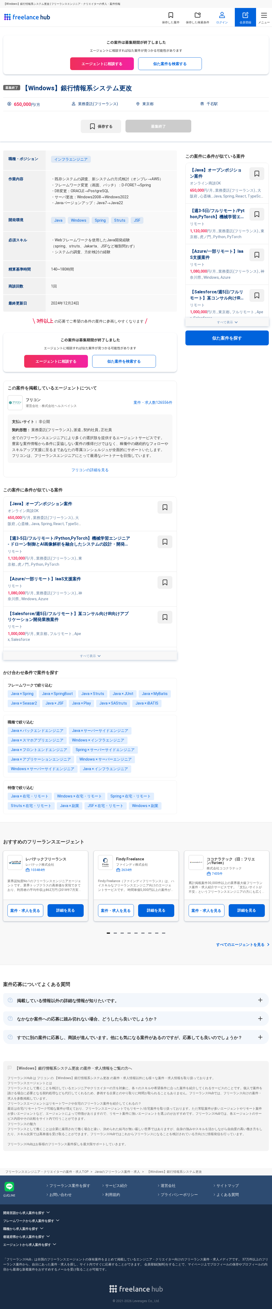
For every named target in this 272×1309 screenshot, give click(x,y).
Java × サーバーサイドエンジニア (100, 730)
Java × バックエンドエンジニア (37, 730)
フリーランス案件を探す (69, 1185)
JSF (137, 220)
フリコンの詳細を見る (90, 470)
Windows (78, 220)
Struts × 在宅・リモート (31, 806)
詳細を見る (65, 910)
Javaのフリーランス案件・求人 (117, 1172)
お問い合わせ (60, 1194)
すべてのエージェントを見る (240, 944)
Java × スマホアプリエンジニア (37, 740)
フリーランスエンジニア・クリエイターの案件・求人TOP (46, 1172)
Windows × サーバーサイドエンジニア (42, 769)
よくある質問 (227, 1194)
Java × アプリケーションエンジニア (41, 759)
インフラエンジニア (71, 159)
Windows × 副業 (145, 806)
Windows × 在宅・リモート (79, 796)
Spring (100, 220)
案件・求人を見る (25, 910)
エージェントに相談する (102, 64)
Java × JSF (54, 703)
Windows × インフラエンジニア (98, 740)
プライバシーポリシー (179, 1194)
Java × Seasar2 (24, 703)
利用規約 (112, 1194)
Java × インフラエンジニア (105, 769)
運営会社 (168, 1185)
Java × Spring (22, 694)
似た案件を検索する (170, 64)
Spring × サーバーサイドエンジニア (105, 750)
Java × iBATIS (146, 703)
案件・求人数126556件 (153, 402)
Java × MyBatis (155, 694)
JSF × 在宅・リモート (106, 806)
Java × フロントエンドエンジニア (39, 750)
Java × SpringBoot (57, 694)
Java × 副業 (69, 806)
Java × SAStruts (113, 703)
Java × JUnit (123, 694)
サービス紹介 (116, 1185)
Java (58, 220)
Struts (119, 220)
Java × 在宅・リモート (30, 796)
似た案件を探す (227, 338)
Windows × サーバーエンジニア (105, 759)
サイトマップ (227, 1185)
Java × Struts (92, 694)
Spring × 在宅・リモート (130, 796)
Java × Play (81, 703)
